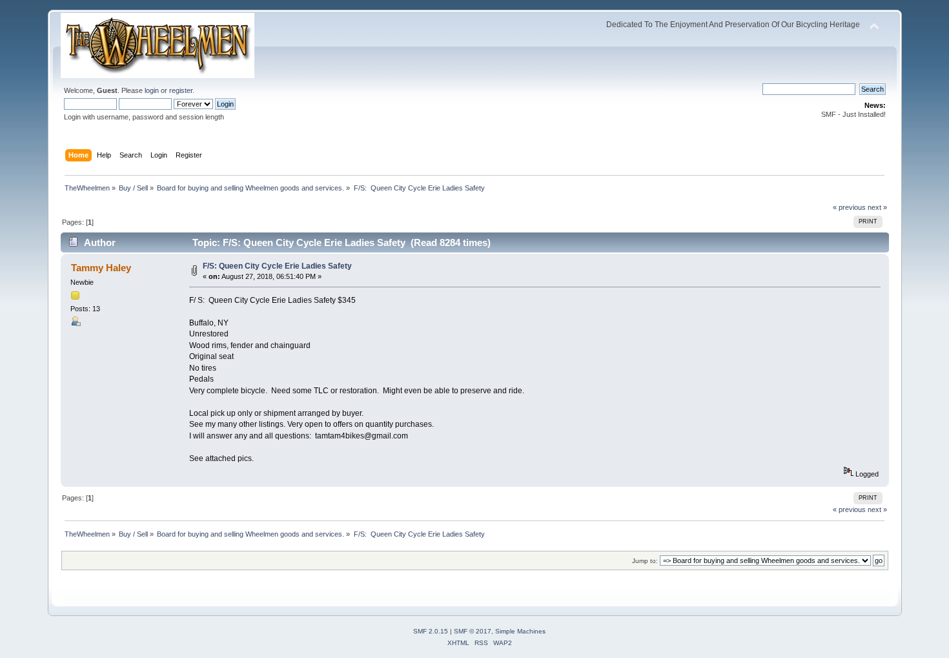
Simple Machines (520, 631)
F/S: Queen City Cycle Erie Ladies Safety (277, 266)
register (180, 90)
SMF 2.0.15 (430, 631)
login (152, 90)
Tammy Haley (101, 267)
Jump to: (645, 560)
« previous (849, 207)
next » (877, 207)
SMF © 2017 (472, 631)
